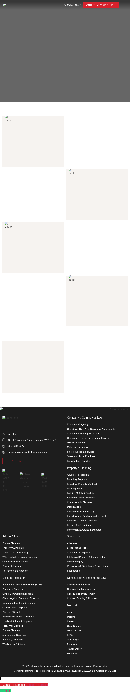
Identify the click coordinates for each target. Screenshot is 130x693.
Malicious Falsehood (78, 447)
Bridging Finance (76, 488)
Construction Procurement (81, 593)
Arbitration (72, 543)
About (70, 612)
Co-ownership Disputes (79, 502)
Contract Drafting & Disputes (82, 598)
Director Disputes (76, 442)
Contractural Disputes (78, 552)
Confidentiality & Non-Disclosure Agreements (91, 428)
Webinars (72, 653)
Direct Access (74, 630)
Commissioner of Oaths (15, 561)
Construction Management (81, 589)
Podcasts (72, 644)
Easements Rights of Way (80, 511)
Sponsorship (73, 570)
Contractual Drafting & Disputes (84, 433)
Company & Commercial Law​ (84, 417)
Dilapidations (74, 506)
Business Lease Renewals (81, 497)
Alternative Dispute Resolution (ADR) (22, 584)
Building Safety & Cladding (81, 493)
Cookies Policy (83, 666)
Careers (71, 621)
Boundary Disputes (77, 479)
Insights (71, 616)
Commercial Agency (77, 424)
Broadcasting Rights (78, 547)
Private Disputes (11, 543)
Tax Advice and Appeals (15, 570)
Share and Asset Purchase (81, 456)
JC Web (112, 670)
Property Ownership (13, 547)
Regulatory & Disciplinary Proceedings (87, 566)
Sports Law (74, 536)
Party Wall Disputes (12, 625)
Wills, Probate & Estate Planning (19, 557)
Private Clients (11, 536)
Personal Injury (75, 561)
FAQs (70, 635)
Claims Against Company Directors (20, 598)
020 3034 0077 (72, 4)
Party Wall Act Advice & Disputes (84, 529)
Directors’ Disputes (12, 612)
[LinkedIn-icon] (20, 461)
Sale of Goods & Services (80, 451)
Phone (7, 690)
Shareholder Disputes (78, 461)
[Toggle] (124, 4)
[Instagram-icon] (13, 461)
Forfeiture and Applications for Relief (86, 516)
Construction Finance (78, 584)
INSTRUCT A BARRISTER (99, 5)
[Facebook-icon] (5, 461)
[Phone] (1, 690)
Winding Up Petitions (13, 644)
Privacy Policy (100, 666)
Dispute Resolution (13, 577)
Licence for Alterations (79, 525)
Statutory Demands (12, 639)
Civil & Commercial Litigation (17, 593)
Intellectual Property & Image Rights (86, 557)
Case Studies (74, 626)
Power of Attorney (11, 566)
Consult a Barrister (37, 684)
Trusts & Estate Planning (15, 552)
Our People (73, 639)
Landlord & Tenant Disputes (82, 520)
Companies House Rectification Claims (88, 438)
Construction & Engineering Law (86, 577)
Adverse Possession (78, 474)
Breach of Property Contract (82, 484)
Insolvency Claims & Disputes (18, 616)
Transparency (74, 648)
